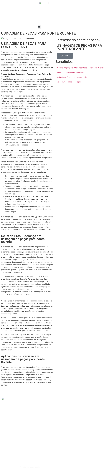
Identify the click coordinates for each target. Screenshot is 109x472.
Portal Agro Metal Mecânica (31, 467)
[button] (39, 27)
